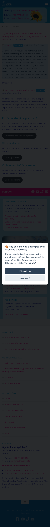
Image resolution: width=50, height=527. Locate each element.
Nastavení (25, 278)
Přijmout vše (25, 271)
